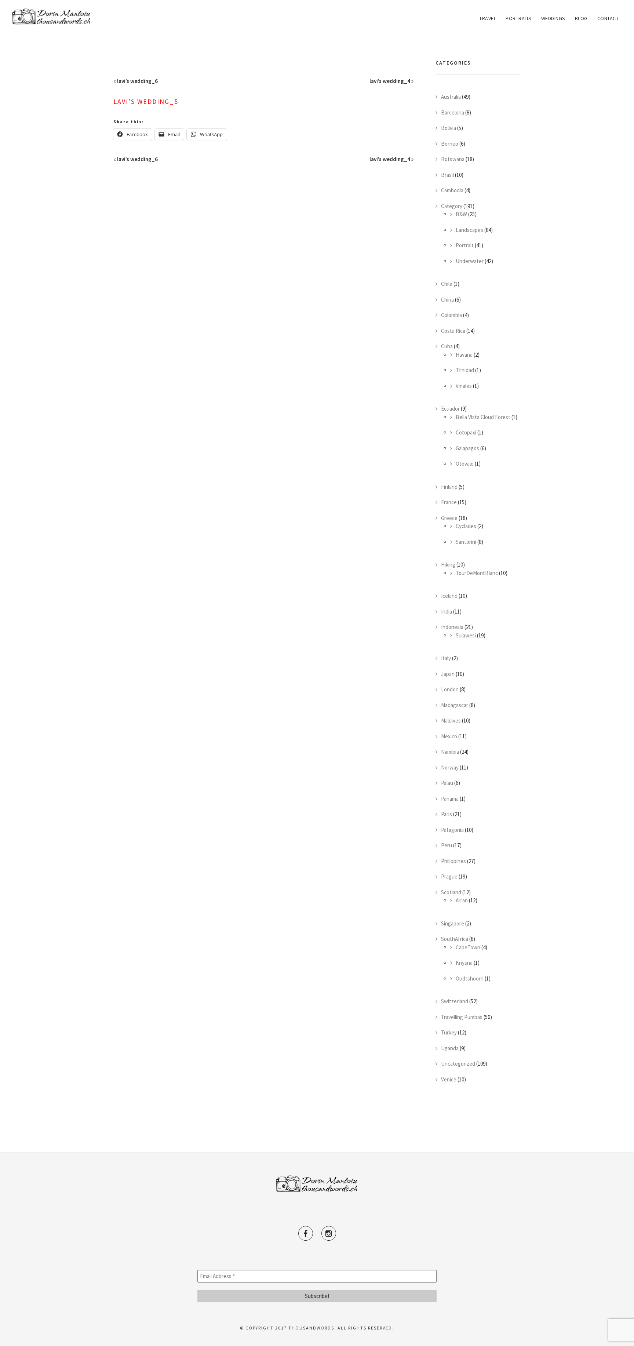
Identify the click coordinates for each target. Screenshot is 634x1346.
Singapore (452, 923)
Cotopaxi (466, 432)
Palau (447, 782)
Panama (450, 798)
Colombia (451, 315)
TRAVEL (487, 18)
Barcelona (452, 112)
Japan (448, 673)
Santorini (466, 541)
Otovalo (465, 463)
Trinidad (465, 370)
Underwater (470, 261)
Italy (446, 658)
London (450, 689)
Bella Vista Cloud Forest (483, 417)
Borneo (449, 143)
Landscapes (469, 229)
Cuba (447, 346)
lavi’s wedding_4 (389, 80)
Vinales (464, 385)
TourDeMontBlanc (477, 573)
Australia (451, 96)
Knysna (464, 962)
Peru (446, 845)
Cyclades (466, 526)
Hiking (448, 564)
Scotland (451, 892)
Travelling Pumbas (461, 1017)
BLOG (581, 18)
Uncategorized (458, 1063)
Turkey (449, 1032)
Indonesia (452, 626)
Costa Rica (453, 330)
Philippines (453, 861)
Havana (464, 354)
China (447, 299)
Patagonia (452, 829)
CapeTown (468, 947)
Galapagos (467, 448)
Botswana (452, 159)
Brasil (447, 174)
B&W (461, 214)
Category (451, 206)
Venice (448, 1079)
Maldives (451, 720)
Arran (462, 900)
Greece (449, 517)
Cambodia (452, 190)
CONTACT (608, 18)
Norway (450, 767)
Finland (449, 486)
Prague (449, 876)
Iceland (449, 595)
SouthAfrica (454, 938)
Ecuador (450, 408)
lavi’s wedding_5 (145, 101)
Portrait (465, 245)
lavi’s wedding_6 (137, 80)
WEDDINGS (553, 18)
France (449, 502)
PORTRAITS (519, 18)
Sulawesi (466, 635)
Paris (446, 814)
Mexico (449, 736)
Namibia (450, 751)
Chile (446, 283)
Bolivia (448, 127)
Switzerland (454, 1001)
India (446, 611)
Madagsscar (454, 705)
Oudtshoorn (470, 978)
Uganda (450, 1048)
